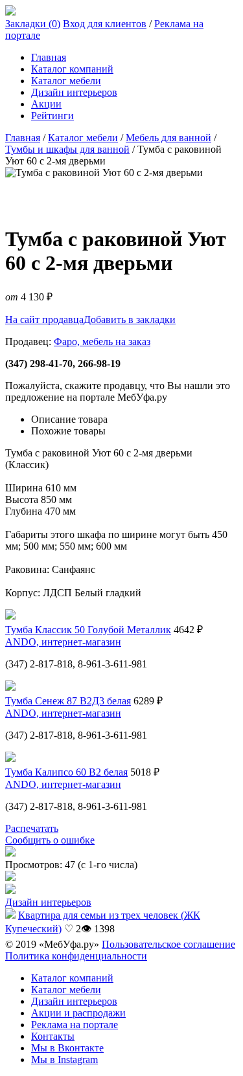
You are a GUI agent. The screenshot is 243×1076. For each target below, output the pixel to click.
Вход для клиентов (104, 23)
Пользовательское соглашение (168, 944)
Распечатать (31, 828)
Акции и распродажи (78, 1012)
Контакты (53, 1036)
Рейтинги (52, 115)
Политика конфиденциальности (76, 955)
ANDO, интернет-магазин (63, 641)
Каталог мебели (66, 80)
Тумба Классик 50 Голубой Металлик (88, 629)
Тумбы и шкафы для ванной (67, 149)
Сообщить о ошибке (50, 840)
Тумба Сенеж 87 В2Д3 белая (68, 700)
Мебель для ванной (168, 137)
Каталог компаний (72, 68)
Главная (48, 57)
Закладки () (32, 23)
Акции (46, 103)
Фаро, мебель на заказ (102, 341)
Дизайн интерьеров (74, 92)
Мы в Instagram (64, 1059)
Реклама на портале (74, 1024)
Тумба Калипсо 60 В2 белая (66, 772)
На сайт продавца (44, 319)
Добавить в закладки (130, 319)
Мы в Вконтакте (67, 1047)
